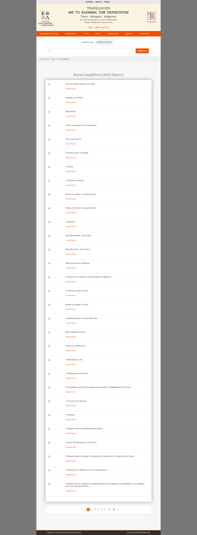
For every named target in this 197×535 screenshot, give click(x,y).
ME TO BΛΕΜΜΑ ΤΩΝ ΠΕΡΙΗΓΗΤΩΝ (98, 12)
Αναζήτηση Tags (88, 42)
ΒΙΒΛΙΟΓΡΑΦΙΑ (113, 34)
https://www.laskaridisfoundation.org (138, 532)
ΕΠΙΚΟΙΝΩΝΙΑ (144, 34)
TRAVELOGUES (98, 8)
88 (114, 509)
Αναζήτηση (142, 51)
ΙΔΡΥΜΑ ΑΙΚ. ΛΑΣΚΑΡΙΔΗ (49, 34)
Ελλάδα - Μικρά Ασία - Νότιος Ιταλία (98, 22)
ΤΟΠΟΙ (86, 34)
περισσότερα (71, 89)
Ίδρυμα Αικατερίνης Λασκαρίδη (71, 532)
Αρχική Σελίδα (44, 59)
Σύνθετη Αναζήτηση (104, 42)
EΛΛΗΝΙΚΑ (89, 2)
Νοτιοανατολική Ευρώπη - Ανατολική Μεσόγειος (98, 20)
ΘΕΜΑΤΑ (129, 34)
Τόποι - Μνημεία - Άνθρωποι (98, 16)
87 (110, 509)
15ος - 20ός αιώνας (98, 27)
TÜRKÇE (107, 2)
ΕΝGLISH (98, 2)
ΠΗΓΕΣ (98, 34)
